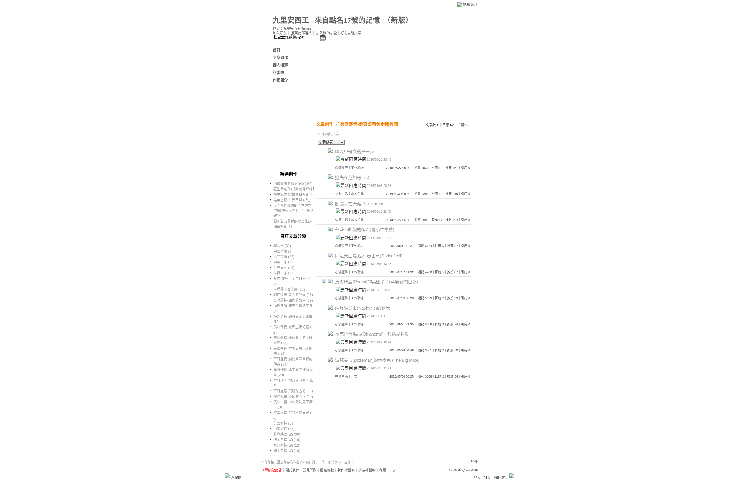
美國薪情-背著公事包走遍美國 (369, 124)
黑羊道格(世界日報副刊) (291, 200)
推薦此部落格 (301, 33)
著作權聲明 (346, 470)
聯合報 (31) (282, 246)
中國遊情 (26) (283, 429)
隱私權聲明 (367, 470)
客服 (382, 470)
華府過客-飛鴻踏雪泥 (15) (293, 391)
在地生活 (341, 376)
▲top (474, 461)
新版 (398, 20)
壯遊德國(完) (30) (286, 434)
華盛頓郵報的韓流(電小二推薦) (364, 229)
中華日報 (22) (283, 262)
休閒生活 (341, 193)
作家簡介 (280, 80)
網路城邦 (470, 4)
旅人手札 (357, 193)
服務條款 (327, 470)
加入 (487, 478)
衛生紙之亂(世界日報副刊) (293, 195)
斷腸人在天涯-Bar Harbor (359, 203)
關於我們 (292, 470)
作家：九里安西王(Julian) (292, 29)
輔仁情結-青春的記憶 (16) (293, 295)
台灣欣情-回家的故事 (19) (293, 300)
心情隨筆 (341, 168)
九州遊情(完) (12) (286, 445)
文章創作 (280, 57)
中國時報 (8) (282, 251)
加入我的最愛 (326, 33)
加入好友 (280, 33)
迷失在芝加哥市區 (352, 177)
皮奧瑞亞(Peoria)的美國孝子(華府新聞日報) (376, 281)
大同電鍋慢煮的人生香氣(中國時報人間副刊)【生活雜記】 (293, 211)
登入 (477, 478)
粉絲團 (236, 478)
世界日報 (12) (283, 273)
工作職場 (357, 168)
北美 (354, 376)
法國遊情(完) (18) (286, 440)
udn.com (472, 470)
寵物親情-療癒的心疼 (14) (293, 397)
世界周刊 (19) (283, 268)
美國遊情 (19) (283, 423)
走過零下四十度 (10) (289, 289)
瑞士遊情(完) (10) (286, 451)
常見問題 (310, 470)
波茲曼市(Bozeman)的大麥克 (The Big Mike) (377, 360)
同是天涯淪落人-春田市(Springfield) (368, 255)
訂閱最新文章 (350, 33)
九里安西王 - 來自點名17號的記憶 (326, 20)
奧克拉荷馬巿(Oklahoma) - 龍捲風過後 (372, 334)
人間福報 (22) (283, 257)
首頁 (276, 50)
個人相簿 (280, 65)
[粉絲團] (227, 475)
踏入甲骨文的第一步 (354, 151)
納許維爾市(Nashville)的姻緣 (362, 308)
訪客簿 (278, 72)
